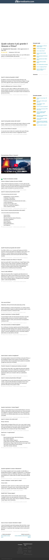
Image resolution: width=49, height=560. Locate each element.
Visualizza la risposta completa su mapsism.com (20, 334)
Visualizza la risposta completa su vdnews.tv (19, 386)
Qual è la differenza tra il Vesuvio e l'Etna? (41, 69)
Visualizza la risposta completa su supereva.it (19, 322)
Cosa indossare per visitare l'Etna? (42, 59)
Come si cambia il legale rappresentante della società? (41, 112)
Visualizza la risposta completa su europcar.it (19, 58)
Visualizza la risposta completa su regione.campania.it (21, 417)
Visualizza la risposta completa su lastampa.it (19, 478)
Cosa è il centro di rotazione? (42, 106)
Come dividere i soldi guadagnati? (41, 104)
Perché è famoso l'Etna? (41, 48)
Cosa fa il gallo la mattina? (42, 124)
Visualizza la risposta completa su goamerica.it (20, 126)
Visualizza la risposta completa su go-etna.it (19, 281)
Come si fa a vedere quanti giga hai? (42, 101)
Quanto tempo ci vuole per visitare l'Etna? (42, 46)
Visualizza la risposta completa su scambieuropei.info (21, 430)
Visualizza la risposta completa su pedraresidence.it (20, 531)
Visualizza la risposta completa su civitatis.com (20, 208)
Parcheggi (25, 548)
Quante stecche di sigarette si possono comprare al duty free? (42, 122)
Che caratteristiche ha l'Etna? (42, 64)
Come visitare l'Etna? (41, 50)
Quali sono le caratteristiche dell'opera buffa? (42, 116)
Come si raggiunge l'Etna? (42, 66)
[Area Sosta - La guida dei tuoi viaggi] (24, 2)
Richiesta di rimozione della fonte (7, 58)
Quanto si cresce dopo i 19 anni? (42, 98)
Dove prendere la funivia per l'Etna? (42, 56)
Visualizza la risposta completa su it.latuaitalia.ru (20, 134)
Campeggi (25, 550)
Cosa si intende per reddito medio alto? (42, 119)
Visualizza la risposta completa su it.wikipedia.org (20, 94)
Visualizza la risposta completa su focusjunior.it (20, 501)
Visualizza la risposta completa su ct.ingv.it (19, 312)
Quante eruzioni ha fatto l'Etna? (41, 54)
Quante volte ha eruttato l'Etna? (41, 62)
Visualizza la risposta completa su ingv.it (19, 84)
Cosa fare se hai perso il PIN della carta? (42, 109)
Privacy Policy (29, 554)
